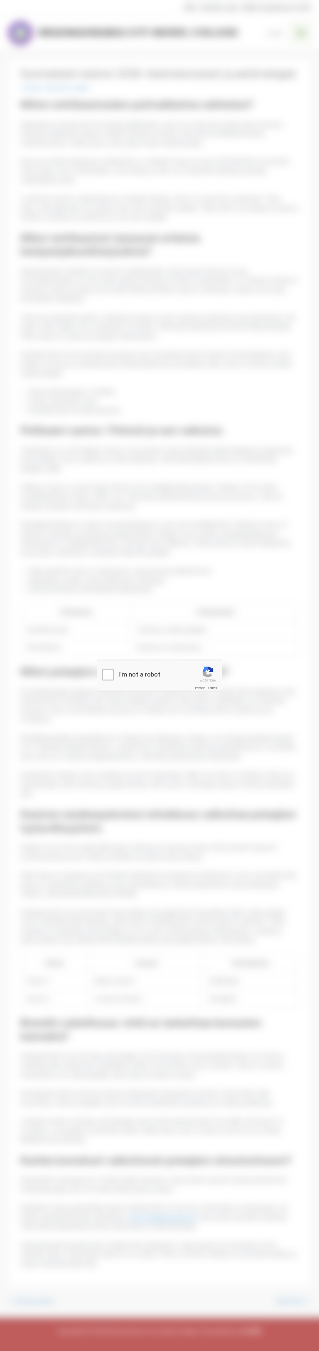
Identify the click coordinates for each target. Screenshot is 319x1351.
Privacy (200, 687)
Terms (212, 687)
